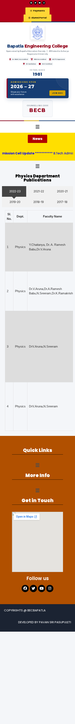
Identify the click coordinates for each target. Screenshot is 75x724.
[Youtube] (39, 2)
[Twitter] (35, 2)
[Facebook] (31, 2)
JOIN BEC (57, 93)
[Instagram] (43, 2)
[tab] (14, 191)
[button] (37, 10)
